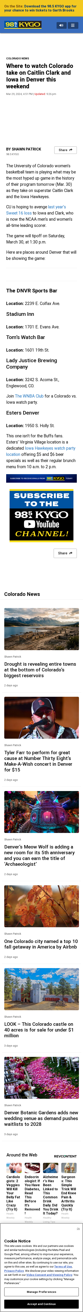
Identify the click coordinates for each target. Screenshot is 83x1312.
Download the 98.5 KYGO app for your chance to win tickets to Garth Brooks (40, 8)
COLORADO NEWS (17, 58)
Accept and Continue (41, 1304)
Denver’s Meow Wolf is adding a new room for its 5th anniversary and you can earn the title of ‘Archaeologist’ (39, 855)
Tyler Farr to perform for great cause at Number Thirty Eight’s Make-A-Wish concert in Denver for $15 (38, 761)
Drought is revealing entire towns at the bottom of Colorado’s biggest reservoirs (40, 669)
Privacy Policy (14, 1270)
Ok (78, 1228)
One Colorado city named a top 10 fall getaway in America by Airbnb (41, 944)
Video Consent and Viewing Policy (49, 1274)
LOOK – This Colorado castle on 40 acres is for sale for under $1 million (39, 1029)
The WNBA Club (29, 396)
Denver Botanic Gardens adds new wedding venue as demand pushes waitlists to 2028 (41, 1118)
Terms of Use (63, 1266)
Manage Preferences (41, 1291)
